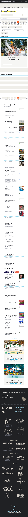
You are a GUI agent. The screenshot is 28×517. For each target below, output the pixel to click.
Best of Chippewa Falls (14, 380)
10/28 (18, 23)
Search (23, 18)
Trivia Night (6, 188)
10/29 (21, 23)
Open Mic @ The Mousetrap (8, 223)
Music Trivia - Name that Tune (9, 227)
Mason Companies (11, 383)
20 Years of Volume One (19, 411)
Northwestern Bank (18, 383)
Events (8, 7)
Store (14, 509)
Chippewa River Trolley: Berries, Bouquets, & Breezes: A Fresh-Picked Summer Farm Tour (11, 316)
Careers (18, 503)
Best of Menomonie (14, 356)
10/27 (15, 23)
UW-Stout (16, 360)
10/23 (3, 23)
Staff (10, 503)
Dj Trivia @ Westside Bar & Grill (9, 236)
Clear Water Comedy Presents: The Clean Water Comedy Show (10, 322)
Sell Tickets (18, 14)
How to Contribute (18, 409)
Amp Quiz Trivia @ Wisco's (8, 212)
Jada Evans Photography (8, 121)
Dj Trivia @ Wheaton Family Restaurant (10, 258)
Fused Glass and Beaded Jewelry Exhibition (11, 127)
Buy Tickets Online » (14, 338)
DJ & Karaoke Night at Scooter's (9, 117)
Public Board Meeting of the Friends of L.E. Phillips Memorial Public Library (13, 170)
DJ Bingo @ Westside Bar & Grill (9, 263)
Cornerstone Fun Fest (14, 59)
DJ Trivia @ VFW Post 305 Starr (9, 241)
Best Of (22, 7)
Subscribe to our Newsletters (20, 407)
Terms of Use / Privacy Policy (12, 511)
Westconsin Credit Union (15, 359)
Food (12, 7)
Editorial (14, 506)
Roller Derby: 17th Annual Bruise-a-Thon (10, 333)
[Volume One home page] (6, 2)
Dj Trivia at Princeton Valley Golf (9, 254)
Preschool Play (7, 156)
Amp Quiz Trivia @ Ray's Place (9, 206)
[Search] (22, 1)
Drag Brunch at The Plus (8, 327)
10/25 (9, 23)
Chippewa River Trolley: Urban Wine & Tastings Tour (10, 284)
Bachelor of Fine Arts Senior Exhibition (10, 162)
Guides (18, 7)
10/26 (12, 23)
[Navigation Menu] (26, 1)
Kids (4, 64)
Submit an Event (6, 14)
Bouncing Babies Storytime (8, 150)
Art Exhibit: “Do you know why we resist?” (10, 133)
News (5, 7)
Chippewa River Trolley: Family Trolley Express (10, 290)
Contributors (13, 503)
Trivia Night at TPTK (7, 194)
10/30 (23, 23)
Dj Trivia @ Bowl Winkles (8, 250)
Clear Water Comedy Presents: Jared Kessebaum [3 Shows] (10, 277)
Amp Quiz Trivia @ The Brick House (10, 200)
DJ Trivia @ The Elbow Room (9, 232)
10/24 (6, 23)
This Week (5, 27)
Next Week (11, 27)
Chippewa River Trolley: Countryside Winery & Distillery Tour (11, 303)
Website (14, 507)
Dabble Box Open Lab (8, 183)
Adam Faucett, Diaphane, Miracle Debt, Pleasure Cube (10, 296)
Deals (15, 7)
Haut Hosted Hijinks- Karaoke (9, 174)
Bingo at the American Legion (9, 218)
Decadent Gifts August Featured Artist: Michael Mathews (10, 112)
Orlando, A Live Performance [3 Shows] (10, 308)
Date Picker (5, 33)
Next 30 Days (18, 27)
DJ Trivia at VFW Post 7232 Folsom (10, 245)
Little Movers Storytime (8, 145)
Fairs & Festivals (8, 64)
